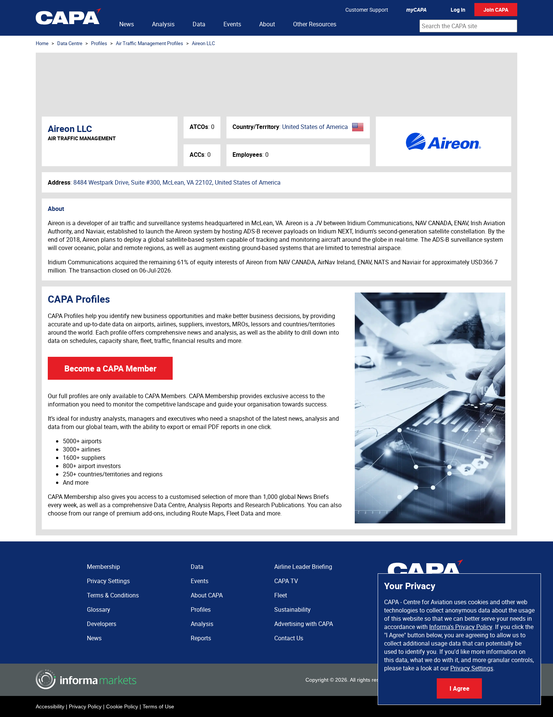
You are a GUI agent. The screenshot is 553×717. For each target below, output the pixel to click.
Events (232, 24)
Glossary (98, 609)
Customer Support (366, 9)
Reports (201, 638)
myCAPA (416, 9)
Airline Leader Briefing (303, 566)
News (126, 24)
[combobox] (468, 26)
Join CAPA (495, 9)
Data (199, 24)
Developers (101, 624)
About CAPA (207, 595)
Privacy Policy (85, 706)
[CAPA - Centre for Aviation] (68, 17)
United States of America (315, 127)
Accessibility (50, 706)
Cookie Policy (122, 706)
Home (42, 43)
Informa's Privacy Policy (460, 627)
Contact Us (288, 638)
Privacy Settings (471, 668)
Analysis (163, 24)
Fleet (280, 595)
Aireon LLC (203, 43)
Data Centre (69, 43)
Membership (103, 566)
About (267, 24)
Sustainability (292, 609)
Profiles (99, 43)
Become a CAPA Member (110, 368)
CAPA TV (286, 581)
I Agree (459, 688)
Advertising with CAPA (303, 624)
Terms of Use (158, 706)
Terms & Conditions (113, 595)
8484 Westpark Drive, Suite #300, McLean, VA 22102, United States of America (177, 182)
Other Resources (314, 24)
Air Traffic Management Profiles (149, 43)
